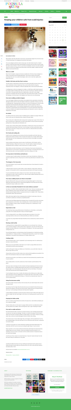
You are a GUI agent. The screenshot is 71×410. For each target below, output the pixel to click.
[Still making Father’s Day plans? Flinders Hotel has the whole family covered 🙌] (29, 377)
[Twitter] (2, 61)
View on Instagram (35, 394)
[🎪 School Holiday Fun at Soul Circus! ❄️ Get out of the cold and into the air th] (42, 389)
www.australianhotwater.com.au (23, 349)
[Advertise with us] (63, 101)
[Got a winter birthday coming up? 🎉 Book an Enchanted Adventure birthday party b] (42, 383)
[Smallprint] (63, 82)
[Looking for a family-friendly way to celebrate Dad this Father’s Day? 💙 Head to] (35, 377)
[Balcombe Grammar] (63, 91)
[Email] (2, 69)
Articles (46, 11)
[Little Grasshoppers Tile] (63, 72)
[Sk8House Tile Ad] (63, 54)
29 (62, 40)
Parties (52, 11)
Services (40, 11)
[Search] (66, 11)
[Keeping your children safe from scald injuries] (24, 40)
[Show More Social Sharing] (28, 25)
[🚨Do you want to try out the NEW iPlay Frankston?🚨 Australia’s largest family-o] (35, 383)
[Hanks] (53, 91)
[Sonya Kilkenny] (53, 54)
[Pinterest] (2, 66)
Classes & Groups (32, 11)
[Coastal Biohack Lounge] (63, 63)
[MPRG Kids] (53, 82)
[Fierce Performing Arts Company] (53, 63)
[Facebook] (2, 59)
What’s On (17, 11)
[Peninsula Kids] (14, 6)
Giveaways (58, 11)
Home (12, 11)
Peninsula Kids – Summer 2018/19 (12, 355)
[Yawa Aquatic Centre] (53, 101)
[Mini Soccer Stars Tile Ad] (53, 72)
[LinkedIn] (2, 64)
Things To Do (23, 11)
